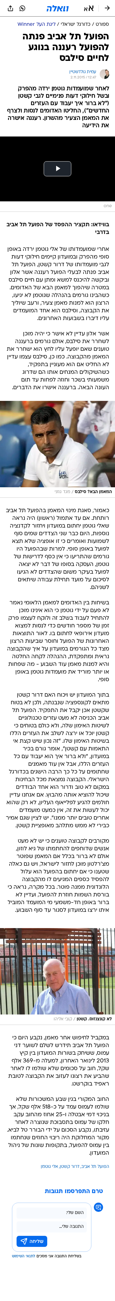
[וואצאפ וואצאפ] (22, 8)
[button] (89, 8)
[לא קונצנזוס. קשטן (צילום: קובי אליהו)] (57, 976)
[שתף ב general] (10, 8)
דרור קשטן (69, 1167)
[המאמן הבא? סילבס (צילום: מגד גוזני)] (57, 449)
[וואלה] (58, 8)
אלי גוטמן (49, 1167)
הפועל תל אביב (95, 1167)
